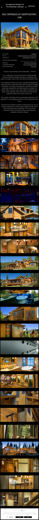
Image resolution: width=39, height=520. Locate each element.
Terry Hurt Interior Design (29, 64)
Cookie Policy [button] (35, 513)
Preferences (11, 517)
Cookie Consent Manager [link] (17, 510)
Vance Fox (33, 66)
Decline (19, 517)
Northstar (34, 54)
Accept (28, 517)
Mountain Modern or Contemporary (27, 55)
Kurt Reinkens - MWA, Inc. (29, 57)
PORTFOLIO (31, 6)
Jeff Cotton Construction (30, 63)
